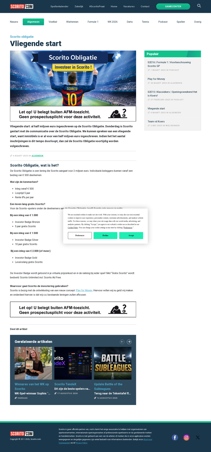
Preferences (79, 235)
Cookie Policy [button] (73, 228)
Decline (105, 235)
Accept (131, 235)
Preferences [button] (128, 228)
